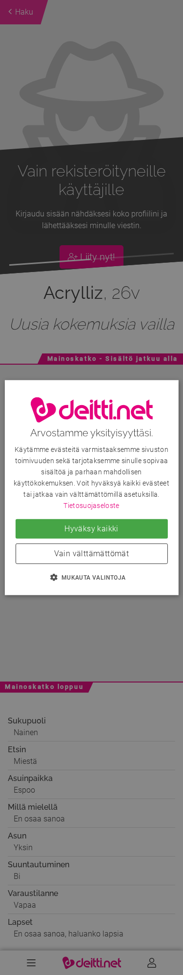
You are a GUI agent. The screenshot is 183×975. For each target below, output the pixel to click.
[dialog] (91, 487)
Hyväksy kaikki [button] (91, 528)
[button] (91, 577)
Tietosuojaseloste (91, 505)
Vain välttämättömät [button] (91, 553)
